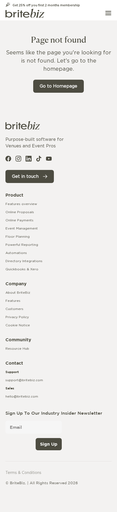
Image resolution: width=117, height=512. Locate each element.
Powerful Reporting (21, 244)
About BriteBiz (17, 292)
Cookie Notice (17, 325)
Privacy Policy (17, 317)
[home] (25, 13)
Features (12, 300)
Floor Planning (17, 236)
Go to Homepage (58, 86)
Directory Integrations (23, 261)
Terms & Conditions (23, 473)
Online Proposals (19, 212)
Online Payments (19, 220)
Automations (16, 253)
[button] (108, 13)
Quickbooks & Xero (21, 269)
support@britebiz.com (24, 380)
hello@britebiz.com (21, 396)
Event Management (21, 228)
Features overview (21, 204)
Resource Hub (17, 348)
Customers (14, 309)
